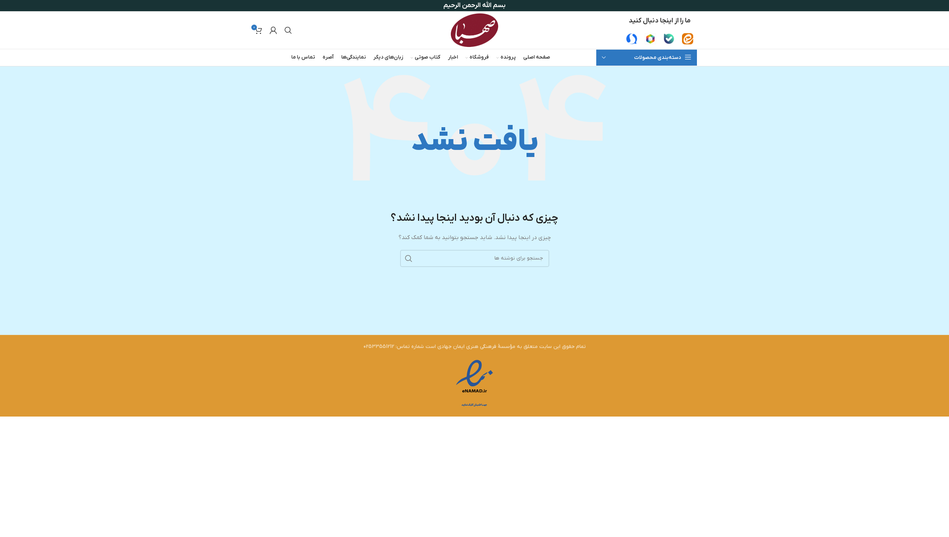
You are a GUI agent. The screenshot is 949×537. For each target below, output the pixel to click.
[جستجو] (288, 30)
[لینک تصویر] (687, 38)
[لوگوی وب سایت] (474, 30)
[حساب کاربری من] (273, 30)
